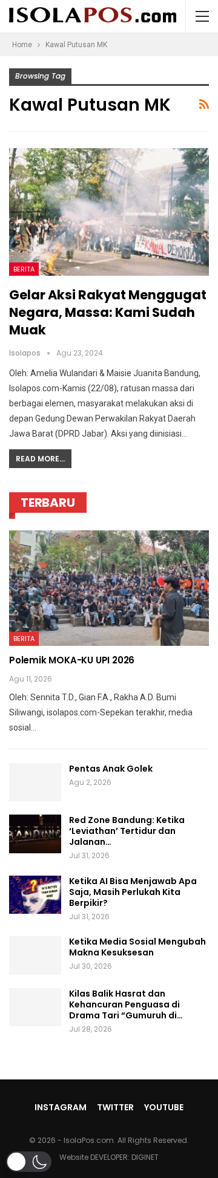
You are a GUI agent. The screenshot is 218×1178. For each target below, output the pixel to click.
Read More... (40, 459)
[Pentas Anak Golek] (35, 782)
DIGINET (145, 1157)
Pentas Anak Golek (111, 769)
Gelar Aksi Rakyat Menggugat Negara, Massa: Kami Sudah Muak (107, 312)
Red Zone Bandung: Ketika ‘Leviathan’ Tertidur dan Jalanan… (127, 831)
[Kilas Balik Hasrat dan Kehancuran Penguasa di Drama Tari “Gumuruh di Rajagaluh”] (35, 1007)
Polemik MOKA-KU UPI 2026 (71, 660)
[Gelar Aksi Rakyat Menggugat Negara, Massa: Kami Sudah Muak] (109, 212)
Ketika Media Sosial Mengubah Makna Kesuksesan (137, 947)
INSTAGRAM (61, 1107)
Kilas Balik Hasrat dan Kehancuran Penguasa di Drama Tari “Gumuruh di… (126, 1004)
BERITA (24, 269)
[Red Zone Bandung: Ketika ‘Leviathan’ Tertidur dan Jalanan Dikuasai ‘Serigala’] (35, 834)
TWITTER (115, 1107)
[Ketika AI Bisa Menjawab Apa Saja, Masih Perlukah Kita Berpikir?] (35, 895)
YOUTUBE (163, 1107)
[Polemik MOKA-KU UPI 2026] (109, 588)
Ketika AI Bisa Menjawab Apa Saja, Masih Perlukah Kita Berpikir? (133, 892)
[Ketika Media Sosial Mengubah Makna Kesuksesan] (35, 955)
